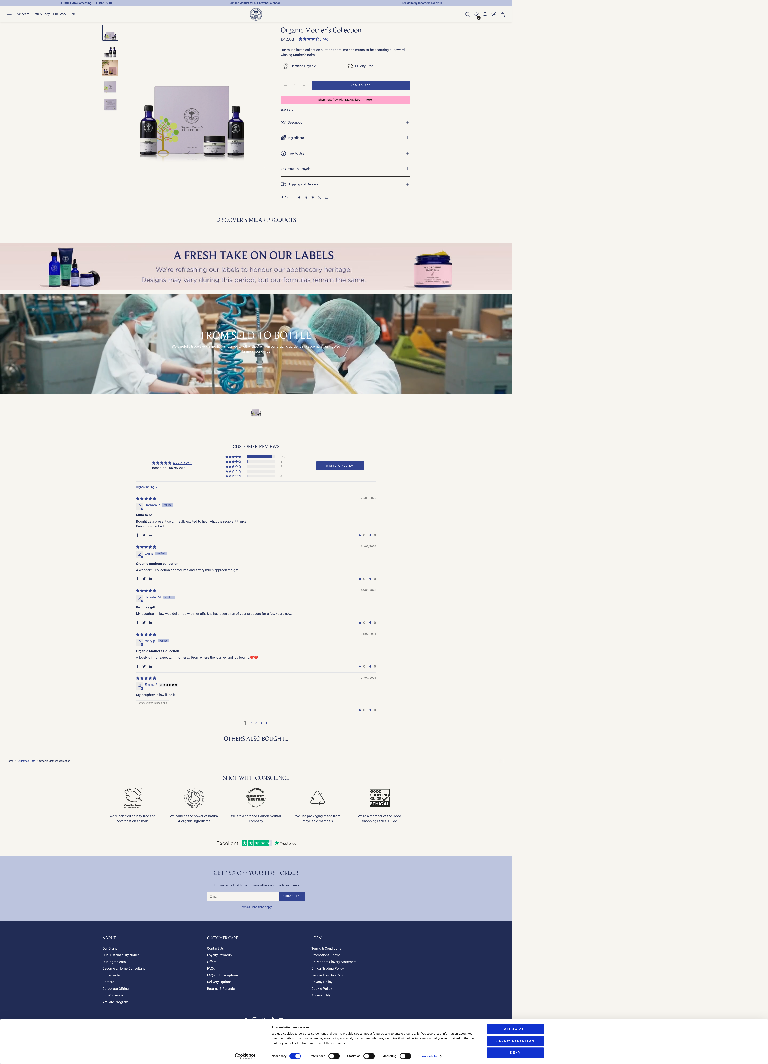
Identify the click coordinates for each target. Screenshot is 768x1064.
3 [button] (256, 723)
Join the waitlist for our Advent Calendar (254, 3)
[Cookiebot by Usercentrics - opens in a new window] (245, 1056)
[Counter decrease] (285, 85)
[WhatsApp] (319, 197)
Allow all (515, 1029)
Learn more (363, 99)
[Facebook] (299, 197)
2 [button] (251, 723)
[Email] (326, 197)
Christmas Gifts (26, 760)
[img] (146, 499)
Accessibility (321, 995)
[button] (9, 14)
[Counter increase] (304, 85)
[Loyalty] (485, 15)
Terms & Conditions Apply (256, 907)
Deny (515, 1052)
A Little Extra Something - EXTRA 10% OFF (87, 3)
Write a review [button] (340, 465)
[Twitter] (306, 197)
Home (10, 760)
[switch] (334, 1056)
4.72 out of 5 (182, 463)
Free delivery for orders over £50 (421, 3)
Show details (427, 1056)
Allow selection (515, 1040)
